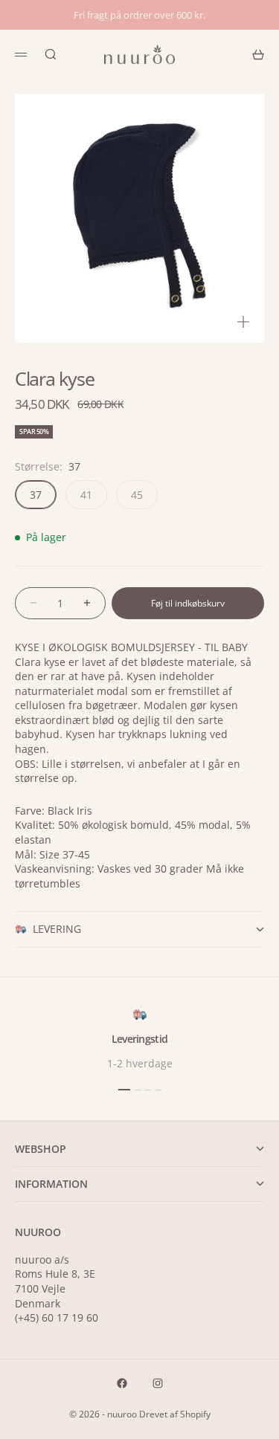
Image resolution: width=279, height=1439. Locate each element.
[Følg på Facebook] (122, 1383)
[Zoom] (243, 322)
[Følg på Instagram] (158, 1383)
